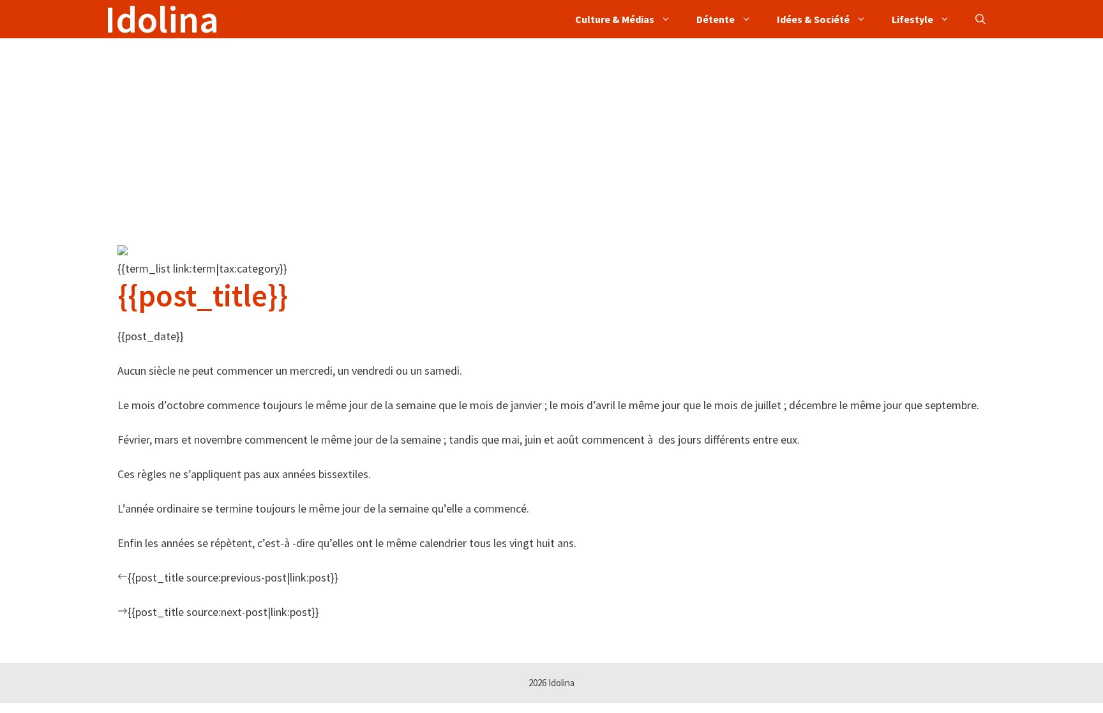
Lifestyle (912, 19)
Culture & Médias (614, 19)
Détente (715, 19)
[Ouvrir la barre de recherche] (980, 19)
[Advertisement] (488, 127)
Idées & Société (813, 19)
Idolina (162, 19)
